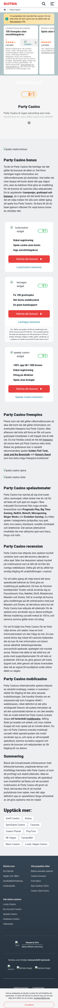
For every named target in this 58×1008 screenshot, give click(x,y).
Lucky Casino (9, 904)
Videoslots (8, 924)
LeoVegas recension (29, 322)
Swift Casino (13, 818)
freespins (47, 439)
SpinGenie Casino (15, 824)
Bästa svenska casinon (42, 871)
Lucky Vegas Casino (36, 844)
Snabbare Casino (11, 919)
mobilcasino (34, 718)
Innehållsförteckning (13, 881)
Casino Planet (13, 831)
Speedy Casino (10, 914)
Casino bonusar (38, 876)
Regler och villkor (11, 876)
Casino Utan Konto (40, 891)
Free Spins (36, 881)
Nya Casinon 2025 (40, 886)
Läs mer (9, 45)
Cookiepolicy (38, 988)
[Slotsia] (12, 3)
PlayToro (31, 831)
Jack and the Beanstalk (17, 454)
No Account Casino (12, 909)
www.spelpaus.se (27, 65)
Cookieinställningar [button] (42, 998)
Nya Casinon (15, 21)
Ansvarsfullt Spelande (39, 960)
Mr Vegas (11, 837)
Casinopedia (9, 886)
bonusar (8, 196)
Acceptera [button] (29, 1005)
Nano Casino (13, 844)
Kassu (28, 818)
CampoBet (27, 837)
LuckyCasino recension (29, 267)
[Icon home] (5, 10)
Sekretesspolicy (21, 988)
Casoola (34, 824)
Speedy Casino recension (29, 397)
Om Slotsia (8, 871)
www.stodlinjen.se (12, 67)
